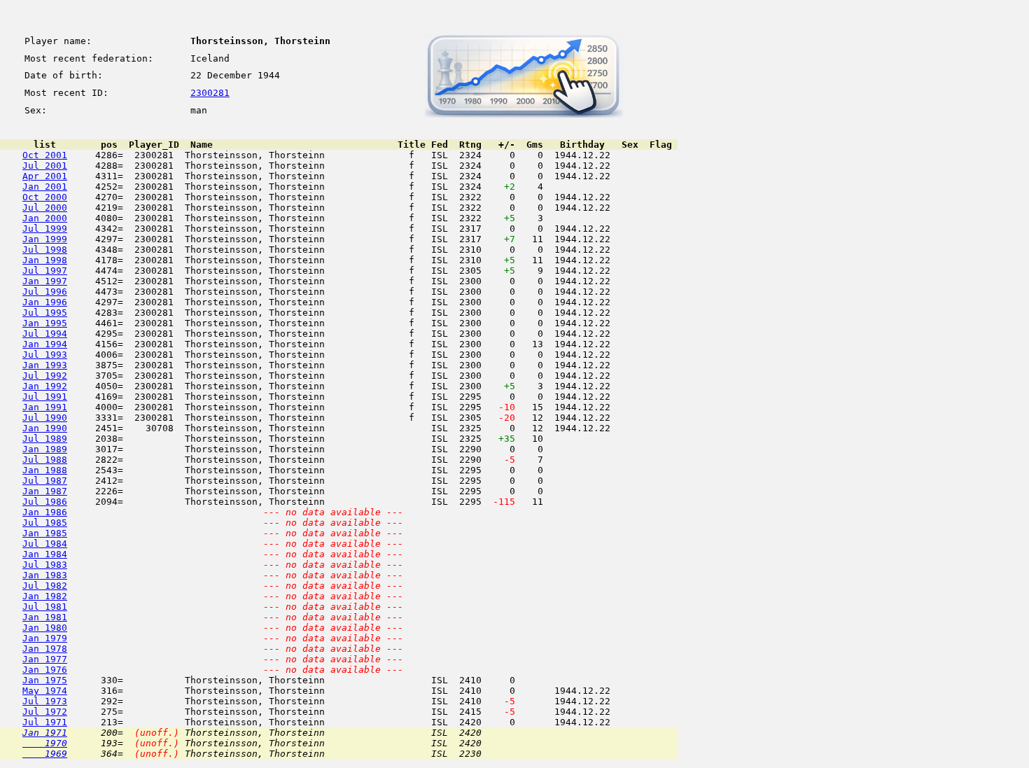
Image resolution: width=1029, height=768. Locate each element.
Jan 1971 (44, 732)
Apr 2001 (44, 176)
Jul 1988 (44, 459)
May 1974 (44, 690)
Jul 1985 (44, 522)
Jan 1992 (44, 386)
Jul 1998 (44, 249)
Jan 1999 (44, 239)
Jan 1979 (44, 638)
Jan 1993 (44, 365)
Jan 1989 (44, 449)
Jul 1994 (44, 333)
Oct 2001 (44, 155)
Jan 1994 (44, 344)
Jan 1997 (44, 281)
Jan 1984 (44, 554)
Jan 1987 (44, 491)
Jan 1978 (44, 648)
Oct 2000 (44, 197)
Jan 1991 (44, 407)
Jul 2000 (44, 207)
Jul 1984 (44, 543)
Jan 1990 (44, 428)
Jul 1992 (44, 375)
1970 (44, 743)
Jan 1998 (44, 260)
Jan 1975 (44, 680)
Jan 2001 (44, 186)
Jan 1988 (44, 470)
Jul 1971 (44, 722)
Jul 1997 (44, 270)
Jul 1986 (44, 501)
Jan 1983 (44, 575)
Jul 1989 (44, 438)
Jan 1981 (44, 617)
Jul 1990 (44, 417)
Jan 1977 (44, 659)
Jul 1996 (44, 291)
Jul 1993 (44, 354)
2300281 (210, 93)
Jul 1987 (44, 480)
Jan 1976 (44, 669)
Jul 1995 (44, 312)
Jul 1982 (44, 585)
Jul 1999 (44, 228)
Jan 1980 (44, 627)
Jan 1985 (44, 533)
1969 (44, 753)
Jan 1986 (44, 512)
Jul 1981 (44, 606)
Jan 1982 (44, 596)
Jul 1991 (44, 396)
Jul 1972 (44, 711)
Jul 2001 (44, 165)
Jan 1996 (44, 302)
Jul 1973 (44, 701)
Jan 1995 (44, 323)
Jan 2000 (44, 218)
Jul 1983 (44, 564)
